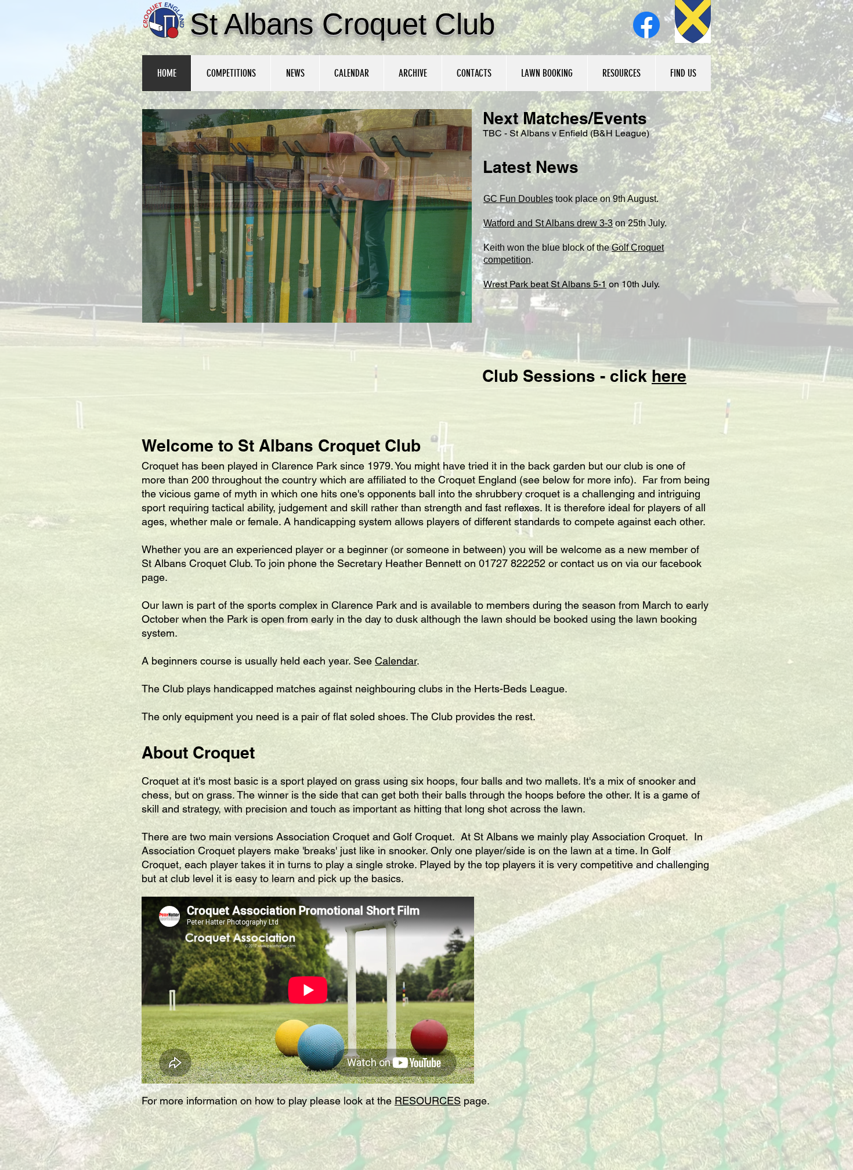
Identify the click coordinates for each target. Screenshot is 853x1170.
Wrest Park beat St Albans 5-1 (544, 284)
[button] (307, 216)
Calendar (396, 661)
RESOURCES (428, 1101)
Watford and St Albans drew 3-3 (548, 223)
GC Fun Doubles (518, 199)
